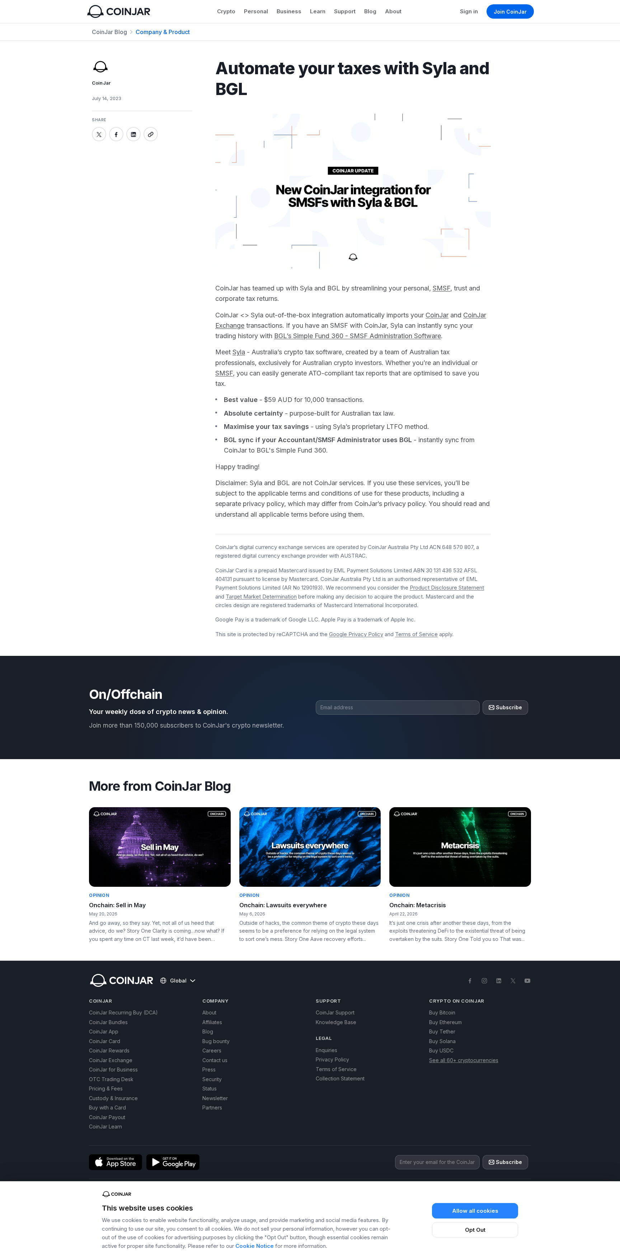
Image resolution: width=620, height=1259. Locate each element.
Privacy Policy (332, 1059)
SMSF (441, 288)
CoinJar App (103, 1031)
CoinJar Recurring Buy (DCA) (123, 1012)
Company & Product (163, 32)
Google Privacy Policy (356, 634)
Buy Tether (442, 1031)
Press (209, 1069)
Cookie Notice (254, 1246)
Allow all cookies (475, 1210)
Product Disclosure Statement (447, 587)
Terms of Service (416, 634)
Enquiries (326, 1050)
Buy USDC (441, 1050)
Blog (370, 11)
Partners (212, 1107)
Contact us (214, 1060)
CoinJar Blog (109, 32)
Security (212, 1079)
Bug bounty (216, 1041)
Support (345, 11)
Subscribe (509, 707)
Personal (256, 11)
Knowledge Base (336, 1022)
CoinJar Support (335, 1012)
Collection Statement (340, 1078)
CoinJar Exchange (110, 1060)
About (393, 11)
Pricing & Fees (106, 1088)
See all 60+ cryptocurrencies (463, 1060)
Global (178, 981)
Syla (238, 352)
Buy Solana (442, 1041)
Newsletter (215, 1098)
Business (289, 11)
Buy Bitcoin (442, 1012)
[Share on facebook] (116, 134)
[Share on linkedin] (133, 134)
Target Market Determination (261, 596)
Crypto (226, 11)
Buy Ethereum (445, 1022)
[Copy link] (151, 134)
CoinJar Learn (105, 1126)
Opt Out (475, 1229)
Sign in (469, 11)
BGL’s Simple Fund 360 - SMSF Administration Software (357, 336)
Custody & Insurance (113, 1098)
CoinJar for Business (113, 1069)
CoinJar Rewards (109, 1050)
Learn (317, 11)
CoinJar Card (104, 1041)
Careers (211, 1050)
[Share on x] (99, 134)
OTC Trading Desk (111, 1079)
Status (209, 1088)
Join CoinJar (510, 12)
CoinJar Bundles (108, 1022)
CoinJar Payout (107, 1117)
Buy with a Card (107, 1107)
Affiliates (212, 1022)
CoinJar (437, 315)
